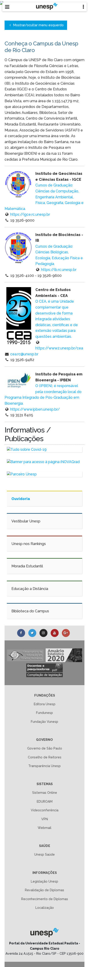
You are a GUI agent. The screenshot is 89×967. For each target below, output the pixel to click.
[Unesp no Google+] (66, 633)
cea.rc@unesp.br (24, 354)
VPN (44, 819)
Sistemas (45, 784)
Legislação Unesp (44, 881)
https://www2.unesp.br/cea (59, 348)
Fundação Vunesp (44, 721)
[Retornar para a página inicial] (44, 932)
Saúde (44, 846)
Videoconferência (44, 810)
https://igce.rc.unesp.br (30, 214)
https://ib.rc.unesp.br (58, 269)
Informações (44, 873)
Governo (44, 740)
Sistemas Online (44, 792)
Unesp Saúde (44, 854)
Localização (44, 907)
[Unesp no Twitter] (32, 633)
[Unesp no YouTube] (55, 633)
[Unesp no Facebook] (21, 633)
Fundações (44, 695)
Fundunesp (44, 713)
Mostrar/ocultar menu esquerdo (38, 25)
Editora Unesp (44, 704)
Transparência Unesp (44, 766)
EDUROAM (44, 801)
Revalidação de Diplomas (44, 890)
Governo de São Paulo (44, 748)
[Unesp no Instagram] (43, 633)
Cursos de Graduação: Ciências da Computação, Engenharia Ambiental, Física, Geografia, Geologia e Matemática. (44, 197)
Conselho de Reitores (44, 757)
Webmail (44, 828)
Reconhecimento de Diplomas (44, 899)
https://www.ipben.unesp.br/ (35, 409)
